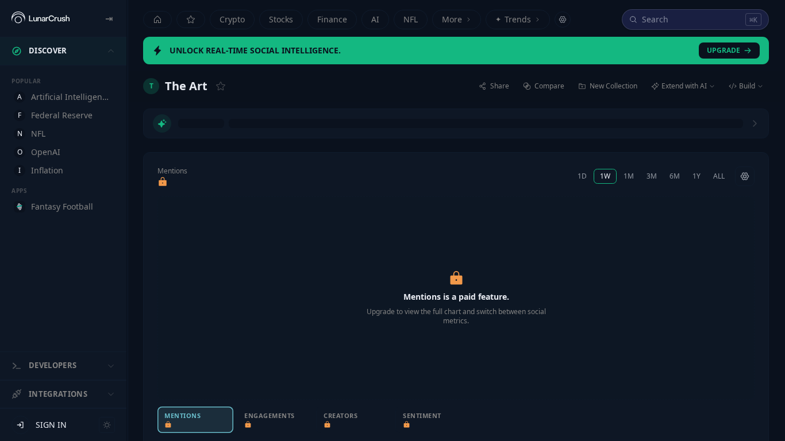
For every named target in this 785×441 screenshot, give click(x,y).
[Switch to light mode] (107, 425)
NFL (410, 19)
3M (652, 176)
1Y (696, 176)
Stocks (281, 19)
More (452, 19)
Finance (332, 19)
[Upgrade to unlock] (162, 182)
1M (629, 176)
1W (605, 176)
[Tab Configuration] (563, 19)
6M (674, 176)
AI (375, 19)
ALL (719, 176)
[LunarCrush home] (40, 18)
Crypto (232, 19)
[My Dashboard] (190, 19)
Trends (513, 19)
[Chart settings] (745, 176)
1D (582, 176)
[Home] (157, 19)
